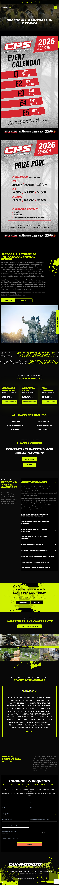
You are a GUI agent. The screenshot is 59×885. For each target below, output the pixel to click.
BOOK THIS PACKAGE (10, 402)
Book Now (23, 602)
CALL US (24, 300)
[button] (55, 7)
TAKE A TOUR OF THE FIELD (29, 626)
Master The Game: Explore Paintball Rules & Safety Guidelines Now (23, 293)
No (53, 833)
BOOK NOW (8, 300)
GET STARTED (29, 459)
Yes (44, 833)
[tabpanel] (10, 640)
